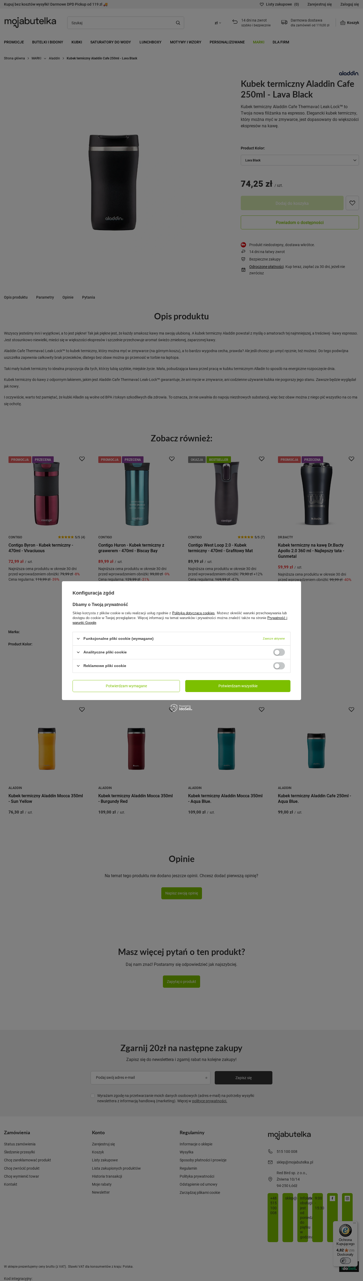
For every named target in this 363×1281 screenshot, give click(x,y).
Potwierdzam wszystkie (238, 685)
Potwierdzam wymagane (126, 685)
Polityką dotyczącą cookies (193, 613)
